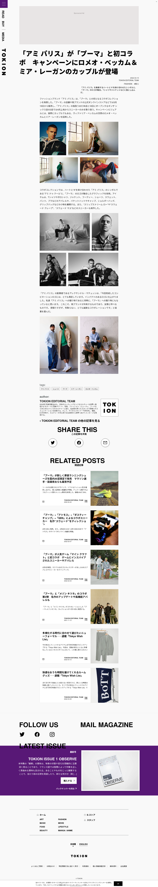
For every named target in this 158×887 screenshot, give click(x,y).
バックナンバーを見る (65, 788)
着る (137, 83)
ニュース (56, 389)
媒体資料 (113, 866)
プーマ (65, 389)
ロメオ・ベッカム (92, 389)
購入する (68, 780)
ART (42, 819)
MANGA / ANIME (65, 830)
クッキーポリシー (76, 885)
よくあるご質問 (36, 866)
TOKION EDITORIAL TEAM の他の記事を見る (71, 421)
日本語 (73, 844)
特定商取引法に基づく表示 (68, 866)
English (83, 844)
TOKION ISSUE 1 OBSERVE (52, 758)
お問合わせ (51, 866)
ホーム (43, 814)
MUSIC (43, 823)
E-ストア (91, 814)
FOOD (42, 826)
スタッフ (91, 820)
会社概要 (123, 866)
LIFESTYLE (63, 826)
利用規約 (85, 866)
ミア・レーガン (76, 389)
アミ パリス (45, 389)
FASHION (128, 83)
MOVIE (61, 823)
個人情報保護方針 (99, 866)
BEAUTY (44, 830)
